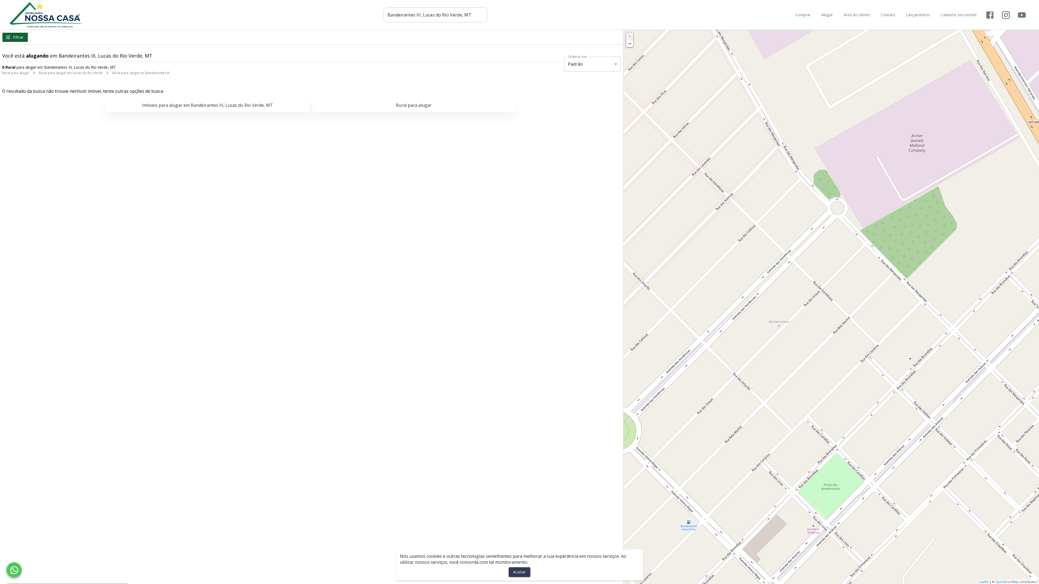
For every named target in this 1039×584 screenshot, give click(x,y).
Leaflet (984, 582)
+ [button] (629, 36)
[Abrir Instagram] (1006, 15)
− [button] (630, 43)
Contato (888, 15)
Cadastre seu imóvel (958, 15)
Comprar (803, 15)
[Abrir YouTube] (1022, 15)
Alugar (827, 15)
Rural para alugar (15, 73)
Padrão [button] (575, 64)
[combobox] (435, 14)
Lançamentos (918, 15)
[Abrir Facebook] (990, 15)
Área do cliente (857, 15)
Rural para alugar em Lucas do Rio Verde (71, 73)
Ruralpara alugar (414, 105)
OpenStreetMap (1007, 582)
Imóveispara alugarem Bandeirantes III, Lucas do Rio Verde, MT (207, 105)
